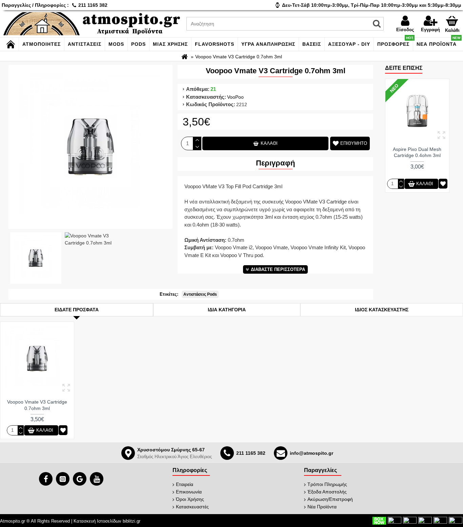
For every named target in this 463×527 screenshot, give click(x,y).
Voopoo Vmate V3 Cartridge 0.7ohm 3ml (37, 405)
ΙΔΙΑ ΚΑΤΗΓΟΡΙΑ (227, 309)
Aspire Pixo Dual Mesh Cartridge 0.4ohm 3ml (417, 152)
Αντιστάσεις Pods (200, 294)
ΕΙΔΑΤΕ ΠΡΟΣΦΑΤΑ (77, 309)
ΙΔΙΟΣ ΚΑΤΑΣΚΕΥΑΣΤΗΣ (381, 309)
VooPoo (235, 97)
